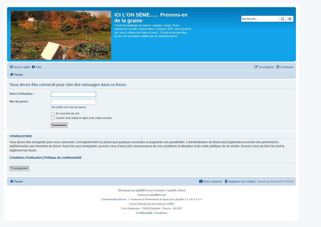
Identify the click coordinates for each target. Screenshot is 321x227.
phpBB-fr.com (158, 194)
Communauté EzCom (113, 199)
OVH (171, 203)
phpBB (140, 190)
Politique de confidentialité (63, 157)
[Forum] (61, 34)
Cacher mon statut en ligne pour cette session (83, 117)
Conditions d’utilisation (26, 157)
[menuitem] (36, 67)
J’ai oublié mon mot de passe (68, 107)
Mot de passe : (19, 101)
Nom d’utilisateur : (22, 93)
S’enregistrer (19, 168)
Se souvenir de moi (67, 113)
